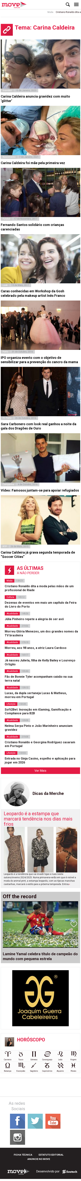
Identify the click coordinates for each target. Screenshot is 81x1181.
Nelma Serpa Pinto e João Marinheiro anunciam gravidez (39, 728)
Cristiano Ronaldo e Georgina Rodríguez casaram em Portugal (40, 744)
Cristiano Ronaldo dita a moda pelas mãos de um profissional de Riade (39, 588)
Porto (5, 351)
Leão (60, 1060)
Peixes (73, 1071)
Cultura (10, 597)
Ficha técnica (23, 1154)
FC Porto (7, 418)
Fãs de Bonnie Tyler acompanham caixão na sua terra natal (39, 678)
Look (5, 285)
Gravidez (7, 90)
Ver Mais (40, 770)
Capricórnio (47, 1071)
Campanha (8, 484)
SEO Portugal (69, 1172)
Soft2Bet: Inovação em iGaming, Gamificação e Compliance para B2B (38, 711)
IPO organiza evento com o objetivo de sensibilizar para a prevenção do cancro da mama (39, 360)
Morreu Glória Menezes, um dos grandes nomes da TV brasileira (41, 633)
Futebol (6, 219)
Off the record (20, 896)
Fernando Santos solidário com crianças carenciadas (32, 227)
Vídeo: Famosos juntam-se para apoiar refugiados (40, 490)
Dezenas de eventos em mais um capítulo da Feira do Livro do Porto (40, 604)
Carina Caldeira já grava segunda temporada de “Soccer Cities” (38, 554)
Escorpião (20, 1071)
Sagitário (34, 1071)
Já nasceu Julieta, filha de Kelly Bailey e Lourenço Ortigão (40, 662)
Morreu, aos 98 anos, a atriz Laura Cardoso (35, 648)
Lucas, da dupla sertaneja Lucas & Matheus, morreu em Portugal (36, 695)
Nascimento (9, 157)
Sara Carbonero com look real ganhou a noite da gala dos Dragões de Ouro (38, 426)
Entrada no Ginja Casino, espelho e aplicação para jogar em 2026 (40, 760)
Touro (20, 1060)
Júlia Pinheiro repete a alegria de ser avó (34, 619)
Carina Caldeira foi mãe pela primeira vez (33, 163)
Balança (7, 1071)
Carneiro (7, 1060)
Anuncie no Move (38, 1159)
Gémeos (33, 1060)
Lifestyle (11, 704)
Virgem (73, 1060)
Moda (41, 12)
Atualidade (12, 613)
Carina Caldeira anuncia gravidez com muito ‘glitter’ (35, 98)
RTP (5, 546)
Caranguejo (47, 1060)
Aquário (60, 1071)
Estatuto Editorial (51, 1154)
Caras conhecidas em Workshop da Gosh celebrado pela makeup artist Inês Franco (33, 293)
